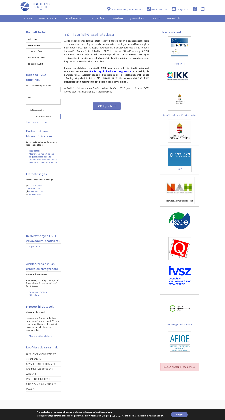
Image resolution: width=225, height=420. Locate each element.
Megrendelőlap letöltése (40, 336)
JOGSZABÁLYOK (137, 18)
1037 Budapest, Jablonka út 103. (127, 9)
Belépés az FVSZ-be (38, 292)
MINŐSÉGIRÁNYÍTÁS (74, 18)
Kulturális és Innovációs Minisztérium (180, 115)
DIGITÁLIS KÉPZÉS (98, 18)
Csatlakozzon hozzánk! (36, 122)
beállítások (115, 415)
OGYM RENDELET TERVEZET (40, 364)
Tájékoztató (34, 150)
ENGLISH (28, 18)
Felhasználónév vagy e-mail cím (38, 85)
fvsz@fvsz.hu (182, 9)
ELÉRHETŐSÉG (173, 18)
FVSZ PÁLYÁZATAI (36, 57)
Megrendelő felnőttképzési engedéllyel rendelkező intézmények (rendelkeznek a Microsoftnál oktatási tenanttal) (43, 158)
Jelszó (28, 97)
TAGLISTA (156, 18)
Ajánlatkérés (35, 295)
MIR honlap (179, 63)
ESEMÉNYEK (118, 18)
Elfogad (179, 414)
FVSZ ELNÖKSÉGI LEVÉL (38, 378)
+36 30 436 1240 (159, 9)
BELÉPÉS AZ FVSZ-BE (48, 18)
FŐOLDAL (32, 39)
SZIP (180, 168)
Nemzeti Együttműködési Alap (179, 324)
